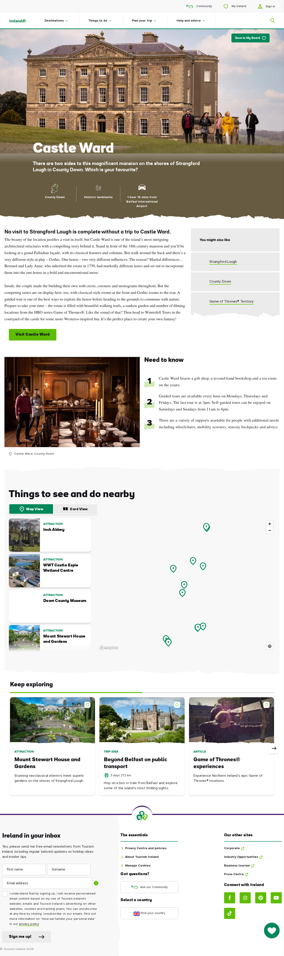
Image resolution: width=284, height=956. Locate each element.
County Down (220, 281)
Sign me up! (20, 937)
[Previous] (10, 748)
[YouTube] (276, 897)
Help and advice (189, 20)
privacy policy (29, 924)
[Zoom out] (269, 530)
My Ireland (238, 6)
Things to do (97, 20)
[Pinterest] (260, 897)
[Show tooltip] (96, 883)
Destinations (54, 20)
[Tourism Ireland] (22, 20)
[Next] (273, 748)
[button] (88, 704)
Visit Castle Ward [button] (33, 335)
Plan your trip (142, 20)
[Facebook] (229, 897)
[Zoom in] (269, 524)
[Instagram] (245, 897)
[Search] (269, 20)
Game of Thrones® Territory (231, 301)
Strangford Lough (223, 261)
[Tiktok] (229, 913)
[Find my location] (269, 646)
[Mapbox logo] (108, 647)
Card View (79, 509)
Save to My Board (247, 38)
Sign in (270, 6)
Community (203, 6)
